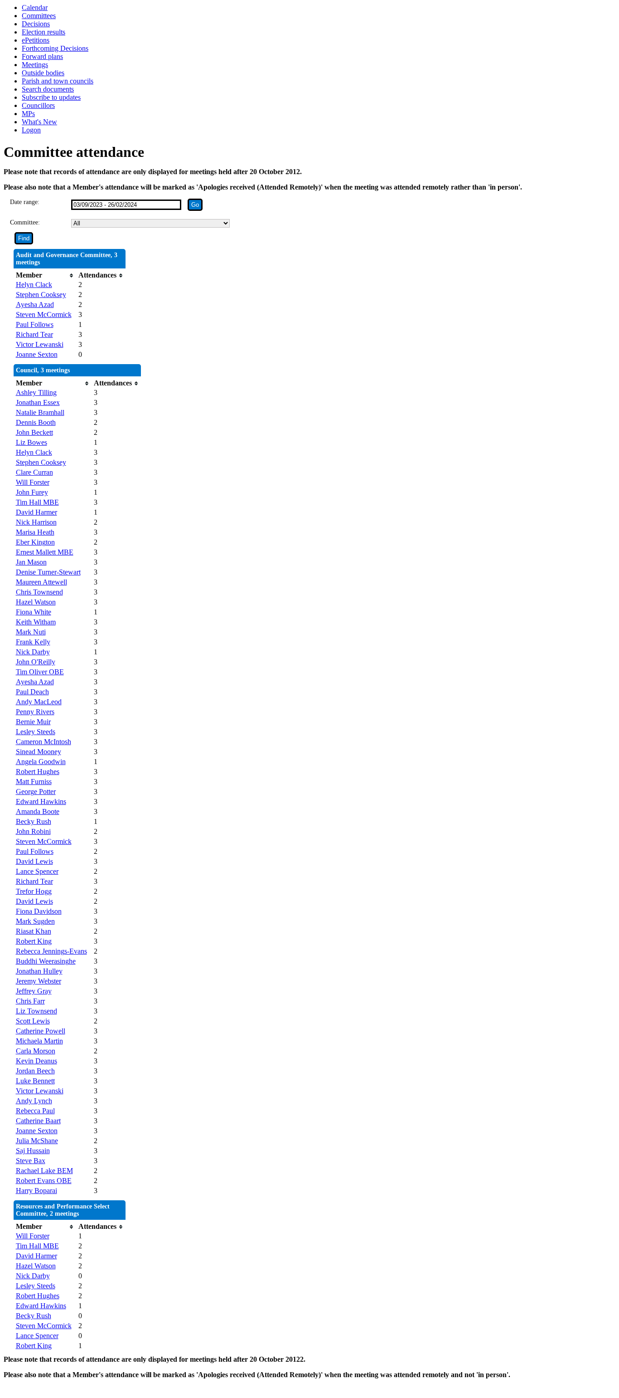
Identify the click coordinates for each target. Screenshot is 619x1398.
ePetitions (35, 40)
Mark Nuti (31, 632)
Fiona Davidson (39, 911)
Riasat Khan (33, 931)
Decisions (36, 24)
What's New (39, 122)
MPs (28, 113)
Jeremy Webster (38, 981)
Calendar (35, 7)
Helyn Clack (34, 284)
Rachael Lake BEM (44, 1170)
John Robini (33, 831)
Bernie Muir (33, 722)
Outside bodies (43, 73)
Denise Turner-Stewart (48, 572)
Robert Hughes (37, 771)
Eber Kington (35, 542)
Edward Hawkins (41, 801)
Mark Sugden (35, 921)
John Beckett (34, 432)
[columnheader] (45, 275)
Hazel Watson (36, 602)
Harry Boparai (36, 1190)
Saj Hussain (33, 1150)
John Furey (32, 492)
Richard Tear (34, 334)
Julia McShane (37, 1141)
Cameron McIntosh (43, 741)
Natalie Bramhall (40, 412)
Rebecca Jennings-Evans (51, 951)
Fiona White (33, 612)
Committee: (25, 222)
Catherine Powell (40, 1031)
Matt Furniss (34, 781)
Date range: (24, 202)
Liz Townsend (36, 1011)
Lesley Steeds (35, 732)
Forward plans (42, 56)
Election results (43, 32)
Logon (31, 130)
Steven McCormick (44, 314)
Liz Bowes (31, 442)
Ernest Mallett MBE (44, 552)
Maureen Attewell (41, 582)
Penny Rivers (35, 712)
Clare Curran (34, 472)
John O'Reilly (35, 662)
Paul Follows (34, 324)
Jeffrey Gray (34, 991)
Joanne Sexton (37, 354)
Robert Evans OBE (44, 1180)
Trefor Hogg (34, 891)
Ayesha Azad (35, 304)
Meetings (35, 64)
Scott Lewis (33, 1021)
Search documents (48, 89)
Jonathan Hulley (39, 971)
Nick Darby (33, 652)
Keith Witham (36, 622)
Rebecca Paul (35, 1111)
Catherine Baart (38, 1121)
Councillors (38, 105)
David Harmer (36, 512)
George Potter (36, 791)
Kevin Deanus (36, 1061)
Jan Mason (31, 562)
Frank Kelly (33, 642)
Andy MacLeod (39, 702)
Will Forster (32, 482)
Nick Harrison (36, 522)
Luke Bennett (35, 1081)
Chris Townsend (39, 592)
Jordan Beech (35, 1071)
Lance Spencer (37, 871)
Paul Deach (32, 692)
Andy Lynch (34, 1101)
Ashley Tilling (36, 392)
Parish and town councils (57, 81)
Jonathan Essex (38, 402)
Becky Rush (33, 821)
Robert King (34, 941)
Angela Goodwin (41, 761)
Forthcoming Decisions (55, 48)
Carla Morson (35, 1051)
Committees (39, 15)
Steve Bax (30, 1160)
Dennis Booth (36, 422)
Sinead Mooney (38, 751)
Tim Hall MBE (37, 502)
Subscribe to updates (51, 97)
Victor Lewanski (39, 344)
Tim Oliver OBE (40, 672)
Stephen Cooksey (41, 294)
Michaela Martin (39, 1041)
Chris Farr (30, 1001)
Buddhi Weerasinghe (46, 961)
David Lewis (34, 861)
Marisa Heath (35, 532)
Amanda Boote (37, 811)
